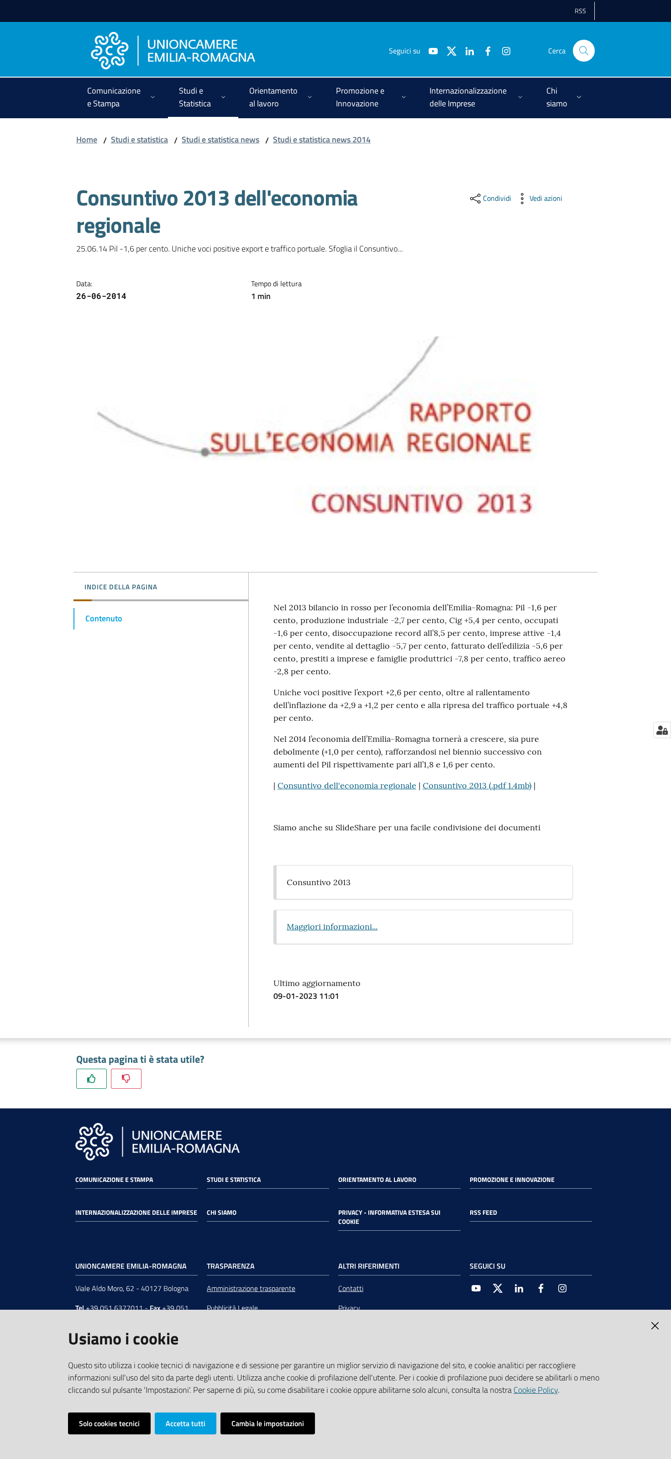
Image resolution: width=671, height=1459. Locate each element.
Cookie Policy (536, 1390)
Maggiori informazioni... (332, 926)
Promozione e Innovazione (512, 1179)
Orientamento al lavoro (377, 1179)
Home (86, 139)
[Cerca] (584, 51)
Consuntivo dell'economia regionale (347, 785)
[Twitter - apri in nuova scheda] (448, 50)
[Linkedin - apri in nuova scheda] (466, 50)
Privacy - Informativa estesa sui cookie (389, 1217)
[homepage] (173, 50)
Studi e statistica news (220, 139)
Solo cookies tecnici (109, 1423)
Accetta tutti (185, 1423)
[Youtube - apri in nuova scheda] (429, 50)
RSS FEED (483, 1212)
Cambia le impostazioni (267, 1423)
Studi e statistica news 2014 (322, 139)
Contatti (350, 1288)
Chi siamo (221, 1212)
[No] (126, 1078)
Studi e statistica (139, 139)
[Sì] (91, 1078)
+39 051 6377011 (114, 1307)
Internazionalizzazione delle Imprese (136, 1212)
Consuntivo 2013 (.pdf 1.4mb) (477, 785)
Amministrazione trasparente (251, 1288)
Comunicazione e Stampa (114, 1179)
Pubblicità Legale (232, 1307)
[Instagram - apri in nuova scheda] (502, 50)
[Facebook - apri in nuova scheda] (484, 50)
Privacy (349, 1307)
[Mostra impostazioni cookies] (662, 730)
